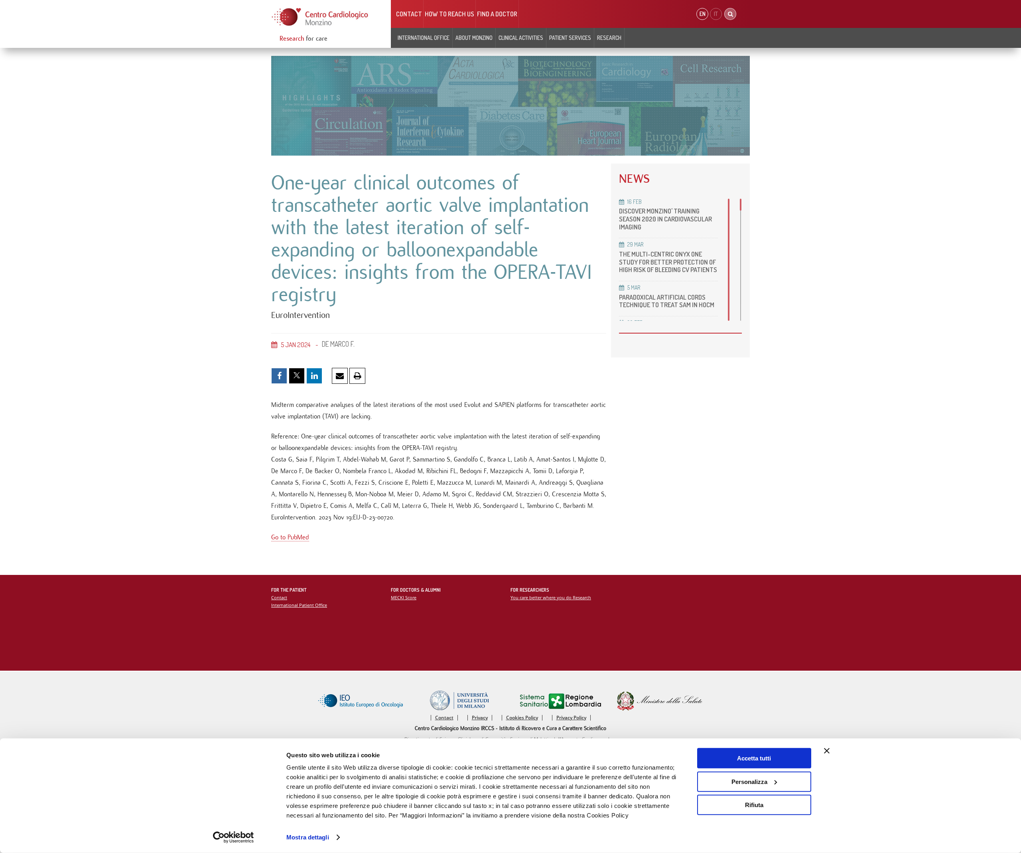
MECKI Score (403, 597)
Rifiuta (754, 805)
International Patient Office (299, 605)
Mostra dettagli (307, 837)
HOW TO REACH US (449, 14)
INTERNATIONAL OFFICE (423, 37)
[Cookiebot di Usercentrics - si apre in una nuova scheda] (233, 837)
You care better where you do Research (550, 597)
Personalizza (749, 781)
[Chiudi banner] (827, 751)
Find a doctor (497, 14)
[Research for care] (320, 17)
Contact (409, 14)
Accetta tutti (754, 758)
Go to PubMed (290, 537)
